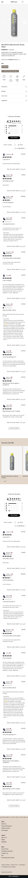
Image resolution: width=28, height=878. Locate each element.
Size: (2, 63)
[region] (14, 126)
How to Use (4, 96)
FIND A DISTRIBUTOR (6, 826)
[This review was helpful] (21, 169)
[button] (14, 876)
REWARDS (3, 842)
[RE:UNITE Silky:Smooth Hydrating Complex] (11, 460)
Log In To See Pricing (10, 71)
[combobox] (20, 148)
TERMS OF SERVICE (5, 864)
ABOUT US (4, 837)
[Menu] (2, 2)
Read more (15, 292)
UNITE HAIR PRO (8, 872)
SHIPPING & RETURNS (6, 851)
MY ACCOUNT (4, 849)
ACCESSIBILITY (22, 864)
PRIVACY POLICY (14, 864)
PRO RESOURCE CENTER (7, 857)
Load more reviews (14, 428)
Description (4, 86)
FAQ (2, 855)
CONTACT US (4, 853)
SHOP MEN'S (4, 830)
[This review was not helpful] (23, 169)
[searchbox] (8, 145)
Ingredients (4, 100)
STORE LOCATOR (5, 828)
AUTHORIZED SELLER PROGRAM (8, 866)
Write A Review (14, 137)
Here (19, 59)
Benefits (3, 91)
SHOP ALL (3, 824)
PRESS (3, 839)
